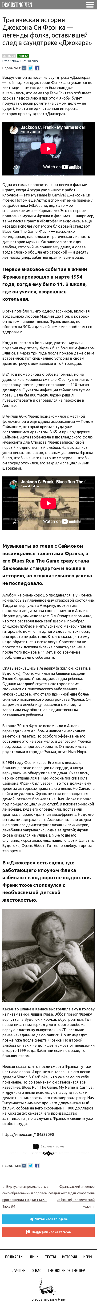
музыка (23, 55)
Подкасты (14, 1257)
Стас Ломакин (11, 61)
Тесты (50, 1257)
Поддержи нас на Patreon (51, 1232)
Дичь (34, 1257)
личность (9, 55)
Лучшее (18, 1270)
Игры (87, 1257)
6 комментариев (53, 1146)
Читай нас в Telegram (51, 1219)
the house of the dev (66, 1270)
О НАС (36, 1270)
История (69, 1257)
